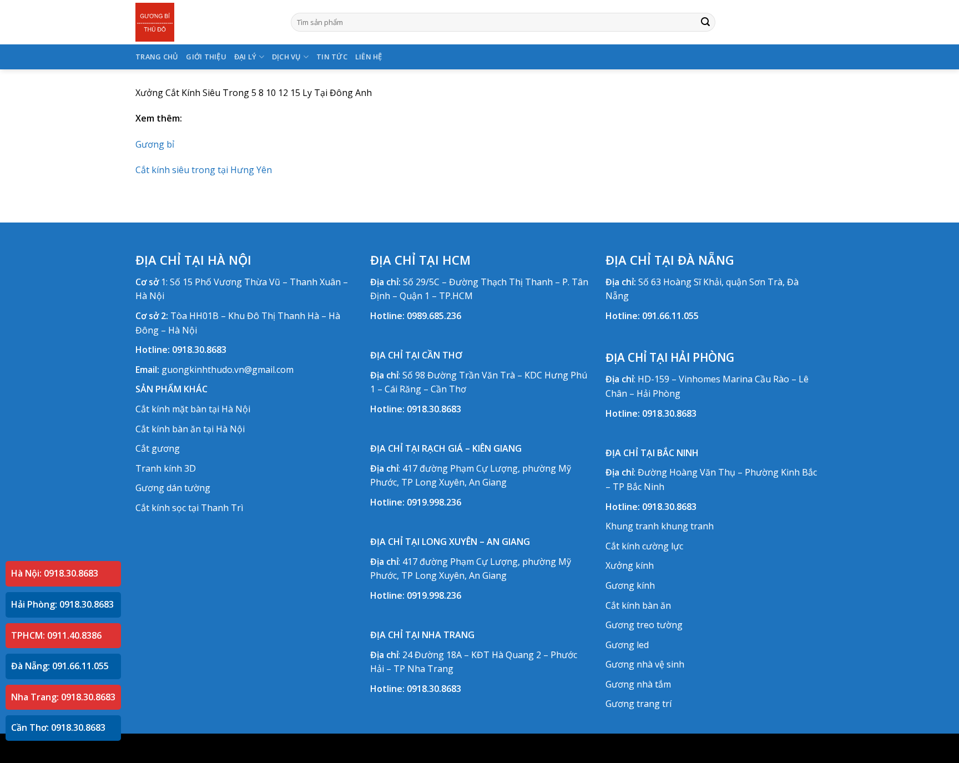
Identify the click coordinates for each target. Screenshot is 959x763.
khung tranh (687, 526)
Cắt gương (157, 448)
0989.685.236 (434, 316)
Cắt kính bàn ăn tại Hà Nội (190, 429)
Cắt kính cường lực (644, 546)
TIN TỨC (331, 57)
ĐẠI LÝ (245, 57)
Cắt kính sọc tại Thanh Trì (189, 508)
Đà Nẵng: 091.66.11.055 (60, 666)
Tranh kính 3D (165, 468)
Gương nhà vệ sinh (644, 664)
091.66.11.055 (670, 316)
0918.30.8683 (199, 349)
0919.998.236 (434, 502)
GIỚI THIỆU (206, 57)
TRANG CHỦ (156, 57)
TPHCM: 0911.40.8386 (56, 635)
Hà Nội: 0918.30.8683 (54, 573)
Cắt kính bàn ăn (638, 605)
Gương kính (630, 585)
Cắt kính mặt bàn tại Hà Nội (192, 409)
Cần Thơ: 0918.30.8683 (58, 727)
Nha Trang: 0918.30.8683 (63, 697)
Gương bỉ (154, 144)
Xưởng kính (629, 565)
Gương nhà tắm (638, 684)
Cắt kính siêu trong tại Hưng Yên (203, 170)
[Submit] (705, 22)
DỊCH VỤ (286, 57)
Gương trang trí (638, 704)
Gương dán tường (172, 488)
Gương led (627, 645)
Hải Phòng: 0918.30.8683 (62, 604)
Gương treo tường (644, 625)
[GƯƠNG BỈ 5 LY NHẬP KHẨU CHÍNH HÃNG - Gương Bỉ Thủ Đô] (204, 22)
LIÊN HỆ (368, 57)
